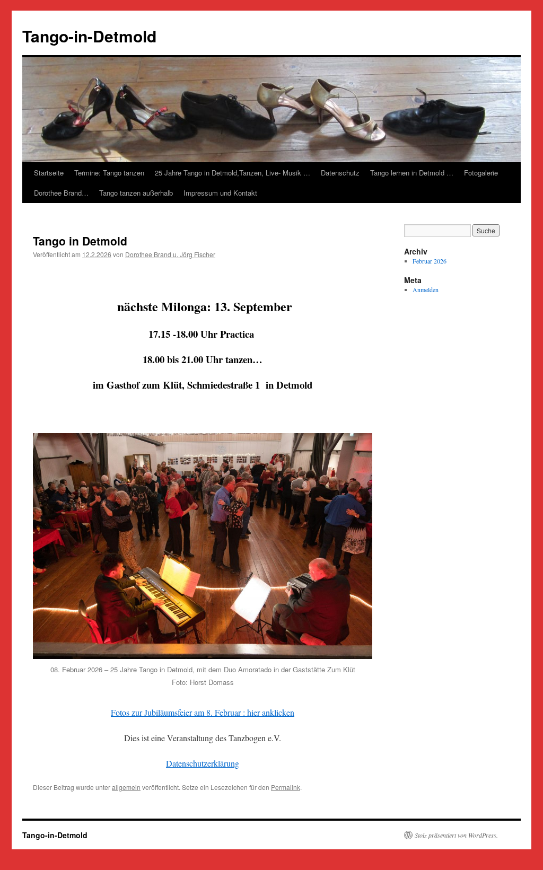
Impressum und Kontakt (220, 193)
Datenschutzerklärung (202, 763)
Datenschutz (340, 173)
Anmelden (426, 289)
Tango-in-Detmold (89, 35)
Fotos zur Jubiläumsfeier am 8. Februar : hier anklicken (202, 712)
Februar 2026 (429, 261)
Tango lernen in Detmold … (411, 173)
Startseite (49, 173)
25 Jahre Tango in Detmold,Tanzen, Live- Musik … (232, 173)
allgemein (126, 787)
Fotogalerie (481, 173)
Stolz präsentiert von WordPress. (456, 835)
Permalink (285, 787)
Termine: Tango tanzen (109, 173)
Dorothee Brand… (61, 193)
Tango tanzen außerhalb (136, 193)
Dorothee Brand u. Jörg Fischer (170, 254)
